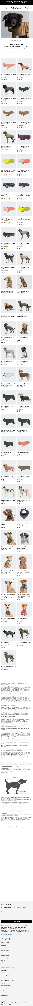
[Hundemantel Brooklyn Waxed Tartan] (24, 282)
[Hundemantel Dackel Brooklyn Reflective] (24, 352)
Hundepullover (23, 696)
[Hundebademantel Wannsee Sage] (8, 633)
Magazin (21, 827)
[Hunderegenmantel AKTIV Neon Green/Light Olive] (8, 161)
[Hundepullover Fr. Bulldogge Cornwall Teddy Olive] (8, 443)
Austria (3, 990)
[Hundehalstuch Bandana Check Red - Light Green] (24, 561)
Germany (3, 983)
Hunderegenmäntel (14, 696)
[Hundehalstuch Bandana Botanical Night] (8, 609)
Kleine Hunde (4, 734)
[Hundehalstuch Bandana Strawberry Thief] (8, 537)
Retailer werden (5, 955)
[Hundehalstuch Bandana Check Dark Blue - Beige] (24, 585)
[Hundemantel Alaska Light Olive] (8, 657)
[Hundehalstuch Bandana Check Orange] (8, 585)
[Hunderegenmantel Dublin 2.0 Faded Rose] (8, 65)
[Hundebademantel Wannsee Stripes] (24, 609)
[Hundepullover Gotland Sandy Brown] (24, 234)
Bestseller (15, 827)
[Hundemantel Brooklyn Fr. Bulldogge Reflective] (8, 374)
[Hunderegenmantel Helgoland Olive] (8, 137)
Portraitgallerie (5, 948)
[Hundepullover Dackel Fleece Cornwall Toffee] (24, 467)
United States (4, 988)
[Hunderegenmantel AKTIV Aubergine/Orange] (24, 137)
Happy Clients (5, 950)
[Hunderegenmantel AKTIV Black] (8, 185)
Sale (10, 827)
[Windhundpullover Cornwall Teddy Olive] (24, 421)
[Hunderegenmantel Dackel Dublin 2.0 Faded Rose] (24, 65)
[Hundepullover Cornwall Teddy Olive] (8, 397)
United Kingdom (5, 985)
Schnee (7, 725)
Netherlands (4, 995)
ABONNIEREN (16, 921)
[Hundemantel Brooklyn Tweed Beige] (24, 258)
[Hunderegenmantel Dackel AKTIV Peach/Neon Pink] (8, 208)
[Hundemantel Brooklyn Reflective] (8, 352)
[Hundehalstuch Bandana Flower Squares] (8, 561)
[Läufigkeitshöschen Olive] (8, 491)
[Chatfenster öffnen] (3, 1002)
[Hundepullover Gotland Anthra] (8, 258)
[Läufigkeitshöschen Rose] (24, 491)
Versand (3, 970)
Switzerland (4, 993)
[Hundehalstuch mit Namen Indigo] (24, 513)
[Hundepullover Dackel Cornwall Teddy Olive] (24, 397)
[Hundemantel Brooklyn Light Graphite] (24, 374)
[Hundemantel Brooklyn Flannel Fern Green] (24, 306)
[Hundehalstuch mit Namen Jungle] (8, 513)
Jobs (2, 963)
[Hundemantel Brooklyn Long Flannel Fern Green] (8, 328)
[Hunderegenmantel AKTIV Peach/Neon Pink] (24, 161)
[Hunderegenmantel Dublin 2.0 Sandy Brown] (8, 113)
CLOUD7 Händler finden (7, 953)
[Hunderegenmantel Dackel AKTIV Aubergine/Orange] (24, 185)
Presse (3, 960)
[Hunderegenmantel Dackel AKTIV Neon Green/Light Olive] (24, 208)
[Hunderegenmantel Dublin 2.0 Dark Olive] (8, 89)
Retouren (3, 973)
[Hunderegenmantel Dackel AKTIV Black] (8, 234)
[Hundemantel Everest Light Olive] (24, 633)
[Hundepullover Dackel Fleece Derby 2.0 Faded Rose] (8, 467)
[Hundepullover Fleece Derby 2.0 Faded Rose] (24, 443)
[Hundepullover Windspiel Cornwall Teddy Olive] (8, 421)
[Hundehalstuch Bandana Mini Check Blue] (24, 537)
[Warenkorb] (30, 8)
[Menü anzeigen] (2, 8)
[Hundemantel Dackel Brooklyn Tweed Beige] (8, 282)
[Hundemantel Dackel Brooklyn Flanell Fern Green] (24, 328)
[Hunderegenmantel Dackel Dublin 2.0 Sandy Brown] (24, 113)
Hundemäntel (7, 696)
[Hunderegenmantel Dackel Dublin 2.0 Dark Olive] (24, 89)
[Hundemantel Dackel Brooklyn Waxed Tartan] (8, 306)
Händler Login (5, 958)
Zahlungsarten (5, 975)
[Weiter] (25, 674)
